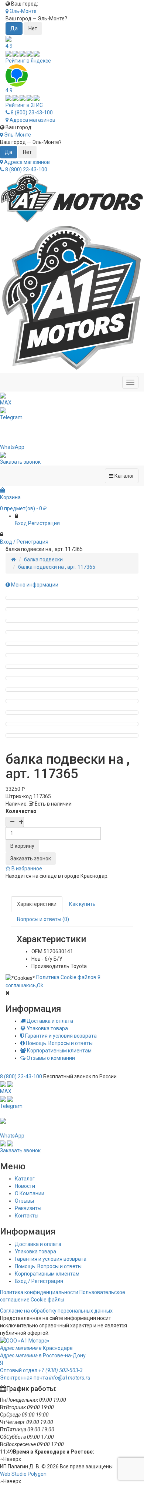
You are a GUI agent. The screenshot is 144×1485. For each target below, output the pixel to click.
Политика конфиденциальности (39, 1292)
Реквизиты (28, 1208)
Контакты (26, 1216)
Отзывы (24, 1201)
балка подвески (43, 559)
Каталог (25, 1179)
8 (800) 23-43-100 (31, 112)
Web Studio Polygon (23, 1474)
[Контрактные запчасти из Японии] (72, 198)
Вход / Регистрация (39, 1281)
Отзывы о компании (50, 1058)
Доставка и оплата (49, 1021)
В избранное (26, 868)
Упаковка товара (46, 1028)
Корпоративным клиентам (59, 1051)
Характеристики (36, 904)
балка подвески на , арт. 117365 (56, 567)
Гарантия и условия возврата (60, 1036)
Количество (21, 811)
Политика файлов (66, 977)
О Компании (29, 1193)
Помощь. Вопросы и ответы (59, 1043)
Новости (25, 1186)
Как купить (82, 904)
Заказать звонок (30, 858)
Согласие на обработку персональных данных (56, 1311)
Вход (21, 523)
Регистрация (44, 523)
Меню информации (34, 585)
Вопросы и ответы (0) (43, 919)
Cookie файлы (47, 1300)
